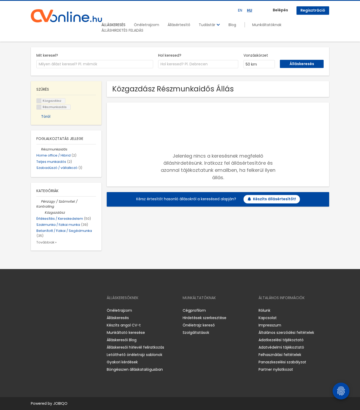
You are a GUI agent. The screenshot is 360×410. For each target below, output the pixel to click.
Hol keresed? (169, 55)
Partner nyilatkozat (276, 369)
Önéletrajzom (146, 24)
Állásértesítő (179, 24)
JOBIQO (60, 403)
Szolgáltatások (196, 332)
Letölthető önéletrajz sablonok (134, 354)
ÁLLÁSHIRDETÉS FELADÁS (122, 30)
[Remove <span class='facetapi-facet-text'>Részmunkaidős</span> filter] (39, 107)
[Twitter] (60, 310)
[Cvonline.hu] (66, 15)
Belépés (280, 10)
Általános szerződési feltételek (286, 332)
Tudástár (207, 24)
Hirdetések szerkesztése (204, 317)
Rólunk (264, 310)
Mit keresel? (47, 55)
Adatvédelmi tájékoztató (281, 347)
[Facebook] (34, 310)
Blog (232, 24)
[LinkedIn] (52, 310)
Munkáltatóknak (266, 24)
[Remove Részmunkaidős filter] (38, 149)
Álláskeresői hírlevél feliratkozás (135, 347)
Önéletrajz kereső (199, 325)
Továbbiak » (46, 242)
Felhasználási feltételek (280, 354)
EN (240, 10)
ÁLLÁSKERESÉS (113, 24)
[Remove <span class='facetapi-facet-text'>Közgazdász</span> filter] (39, 101)
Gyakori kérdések (122, 362)
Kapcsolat (268, 317)
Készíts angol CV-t (124, 325)
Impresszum (270, 325)
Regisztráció (312, 10)
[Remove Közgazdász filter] (42, 212)
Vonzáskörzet (256, 55)
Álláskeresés (118, 317)
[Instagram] (43, 310)
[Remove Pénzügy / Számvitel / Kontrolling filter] (38, 201)
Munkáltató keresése (126, 332)
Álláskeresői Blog (122, 340)
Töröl (45, 116)
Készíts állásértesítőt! (274, 199)
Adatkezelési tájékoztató (281, 340)
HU (249, 10)
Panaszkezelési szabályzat (282, 362)
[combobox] (94, 64)
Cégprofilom (194, 310)
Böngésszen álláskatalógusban (135, 369)
